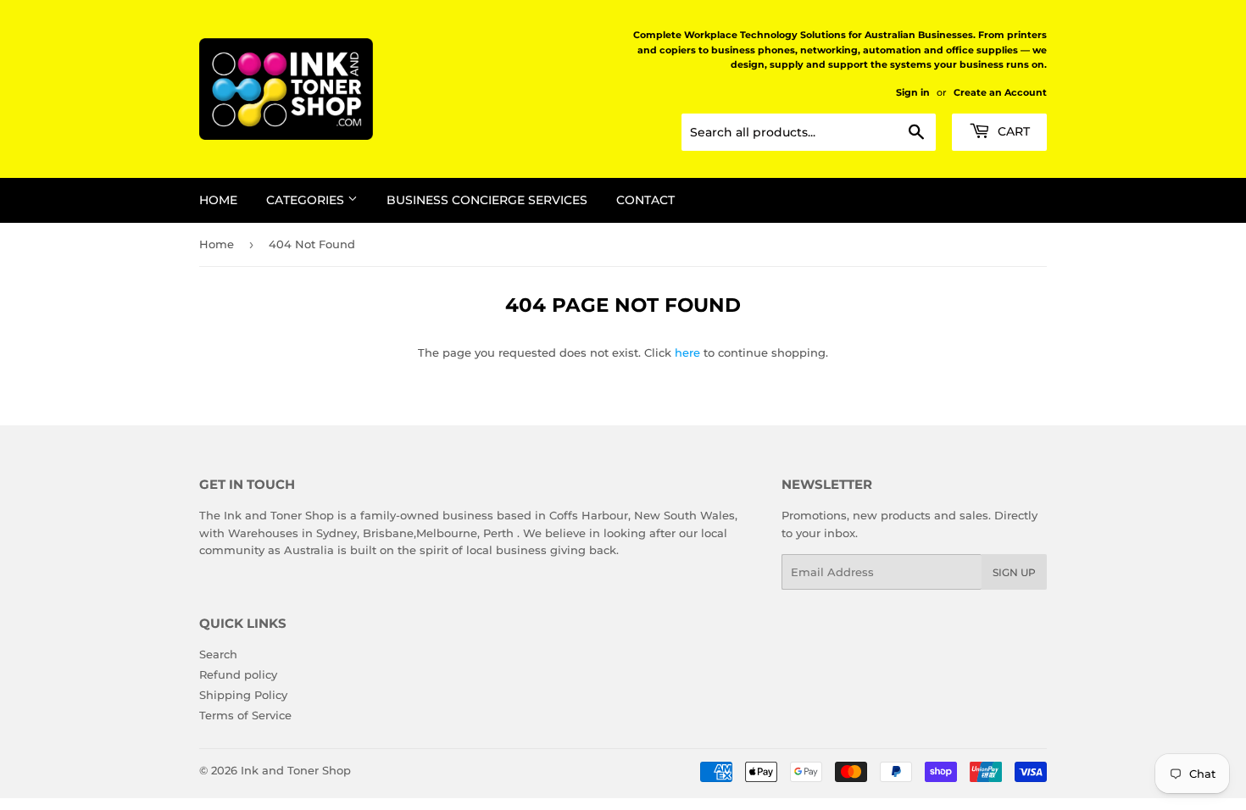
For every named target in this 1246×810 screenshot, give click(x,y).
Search (218, 654)
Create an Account (1000, 92)
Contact (645, 200)
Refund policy (238, 674)
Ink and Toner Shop (296, 770)
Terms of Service (245, 715)
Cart (1012, 131)
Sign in (913, 92)
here (687, 352)
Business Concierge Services (487, 200)
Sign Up (1014, 572)
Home (218, 200)
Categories (307, 200)
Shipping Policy (243, 695)
